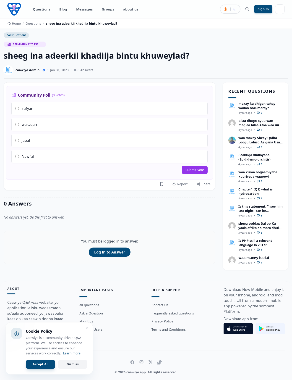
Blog (63, 9)
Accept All (40, 364)
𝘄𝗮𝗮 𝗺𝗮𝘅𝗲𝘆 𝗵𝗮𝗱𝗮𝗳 (253, 258)
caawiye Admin (27, 70)
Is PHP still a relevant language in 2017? (255, 242)
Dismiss (73, 364)
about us (130, 9)
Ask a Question (91, 313)
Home (16, 23)
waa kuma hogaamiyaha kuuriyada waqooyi (257, 174)
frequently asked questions (172, 313)
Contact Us (159, 305)
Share (206, 184)
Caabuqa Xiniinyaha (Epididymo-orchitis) (254, 157)
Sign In (263, 9)
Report (182, 184)
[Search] (247, 9)
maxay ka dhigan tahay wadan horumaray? (256, 105)
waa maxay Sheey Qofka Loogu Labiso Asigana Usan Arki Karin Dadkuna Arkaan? (260, 144)
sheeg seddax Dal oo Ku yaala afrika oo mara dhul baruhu (258, 228)
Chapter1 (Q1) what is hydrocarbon (255, 191)
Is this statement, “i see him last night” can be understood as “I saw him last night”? (260, 213)
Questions (41, 9)
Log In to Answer (109, 252)
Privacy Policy (162, 321)
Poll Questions (16, 35)
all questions (89, 305)
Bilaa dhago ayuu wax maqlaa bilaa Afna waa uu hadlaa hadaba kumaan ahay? (258, 127)
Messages (84, 9)
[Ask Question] (280, 9)
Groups (108, 9)
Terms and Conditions (168, 329)
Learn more (72, 353)
